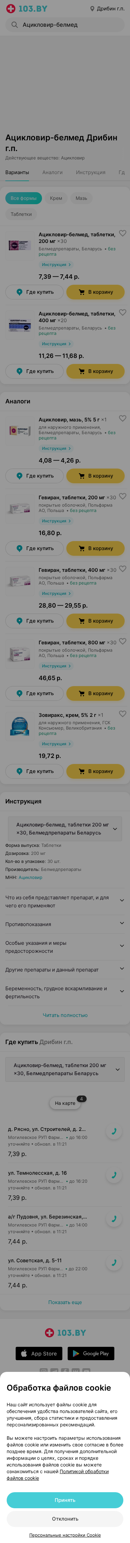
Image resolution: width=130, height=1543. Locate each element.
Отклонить (65, 1519)
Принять (65, 1500)
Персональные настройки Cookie (65, 1535)
